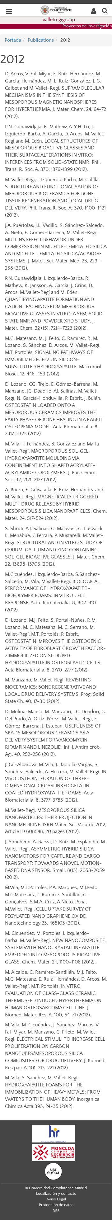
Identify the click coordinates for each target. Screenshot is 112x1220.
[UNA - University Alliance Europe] (53, 1171)
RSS (56, 1210)
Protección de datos (56, 1205)
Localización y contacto (56, 1193)
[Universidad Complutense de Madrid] (56, 9)
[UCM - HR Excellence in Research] (53, 1134)
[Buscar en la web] (105, 10)
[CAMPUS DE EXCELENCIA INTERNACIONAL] (53, 1152)
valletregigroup (59, 19)
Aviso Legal (56, 1199)
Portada (13, 40)
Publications (41, 40)
